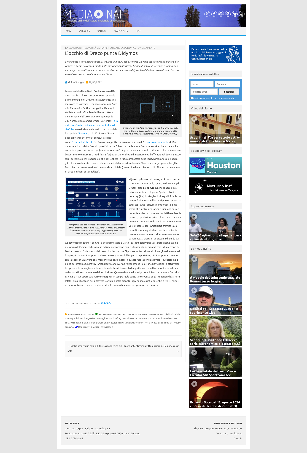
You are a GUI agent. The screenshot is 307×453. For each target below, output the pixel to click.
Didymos (82, 133)
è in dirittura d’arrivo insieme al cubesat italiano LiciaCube (91, 125)
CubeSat (117, 314)
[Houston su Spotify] (215, 175)
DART (124, 314)
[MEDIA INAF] (94, 18)
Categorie (84, 30)
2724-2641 (77, 438)
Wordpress (236, 428)
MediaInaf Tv (121, 30)
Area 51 (238, 438)
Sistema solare (155, 314)
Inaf (138, 30)
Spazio (90, 314)
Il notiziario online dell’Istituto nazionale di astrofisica (94, 20)
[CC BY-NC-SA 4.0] (106, 303)
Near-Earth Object (82, 141)
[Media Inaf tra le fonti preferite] (215, 63)
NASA (144, 314)
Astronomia (74, 314)
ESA (129, 314)
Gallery (101, 30)
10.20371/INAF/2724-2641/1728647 (98, 327)
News (83, 314)
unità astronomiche (158, 141)
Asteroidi (107, 314)
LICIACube (136, 314)
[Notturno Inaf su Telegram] (215, 196)
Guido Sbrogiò (76, 82)
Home (68, 30)
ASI (100, 314)
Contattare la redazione (229, 433)
